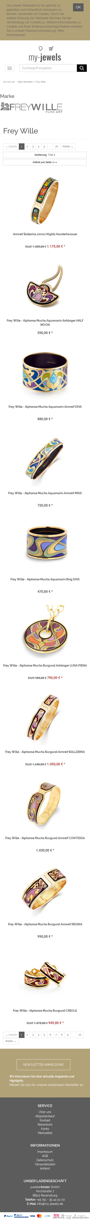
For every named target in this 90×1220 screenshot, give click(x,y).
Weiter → (67, 146)
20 (56, 146)
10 (44, 162)
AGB (45, 1156)
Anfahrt (45, 1168)
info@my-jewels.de (50, 1203)
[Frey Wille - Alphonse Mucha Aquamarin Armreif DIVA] (45, 373)
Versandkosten (45, 1164)
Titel (44, 154)
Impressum (45, 1151)
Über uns (45, 1112)
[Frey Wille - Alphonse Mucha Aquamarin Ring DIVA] (45, 545)
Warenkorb (45, 1124)
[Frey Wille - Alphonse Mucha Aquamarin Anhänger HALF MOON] (45, 286)
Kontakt (45, 1120)
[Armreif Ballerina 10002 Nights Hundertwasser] (45, 200)
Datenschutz (45, 1160)
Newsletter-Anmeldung (43, 1064)
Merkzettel (45, 1133)
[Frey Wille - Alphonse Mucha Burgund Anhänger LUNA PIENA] (45, 631)
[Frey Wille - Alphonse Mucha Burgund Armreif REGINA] (45, 890)
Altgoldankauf (45, 1116)
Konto (45, 1128)
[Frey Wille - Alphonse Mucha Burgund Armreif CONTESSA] (45, 804)
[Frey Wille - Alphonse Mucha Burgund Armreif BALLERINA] (45, 718)
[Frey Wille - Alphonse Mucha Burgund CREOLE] (45, 977)
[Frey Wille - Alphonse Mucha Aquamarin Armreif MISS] (45, 459)
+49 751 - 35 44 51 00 (51, 1199)
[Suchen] (82, 68)
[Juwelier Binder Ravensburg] (45, 57)
